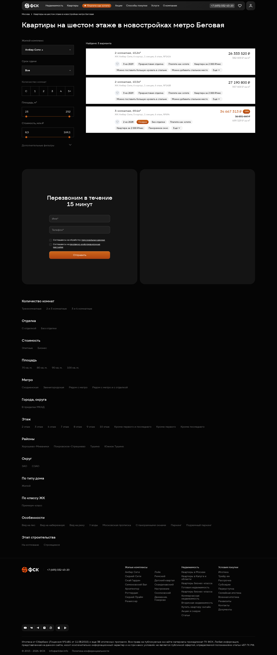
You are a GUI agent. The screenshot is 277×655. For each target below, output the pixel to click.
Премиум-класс (32, 505)
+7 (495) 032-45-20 (58, 569)
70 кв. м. (27, 367)
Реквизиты (224, 601)
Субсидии (224, 584)
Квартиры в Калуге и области (193, 578)
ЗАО (24, 466)
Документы (225, 609)
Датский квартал (165, 580)
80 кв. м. (42, 367)
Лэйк (158, 572)
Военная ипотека (228, 597)
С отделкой (29, 328)
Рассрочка (224, 580)
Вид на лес (28, 525)
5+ (69, 91)
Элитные (27, 348)
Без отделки (49, 328)
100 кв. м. (73, 367)
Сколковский (163, 592)
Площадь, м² (29, 102)
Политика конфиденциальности (90, 651)
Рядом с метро (78, 387)
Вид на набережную (52, 525)
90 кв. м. (57, 367)
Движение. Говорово (161, 598)
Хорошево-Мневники (35, 446)
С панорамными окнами (151, 525)
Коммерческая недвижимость (190, 597)
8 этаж (78, 426)
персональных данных (93, 240)
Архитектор (132, 588)
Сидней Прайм (134, 597)
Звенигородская (53, 387)
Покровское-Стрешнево (69, 446)
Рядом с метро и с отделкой (110, 387)
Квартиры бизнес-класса (196, 583)
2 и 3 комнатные (56, 308)
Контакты (224, 605)
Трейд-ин (224, 576)
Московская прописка (117, 525)
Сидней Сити (133, 576)
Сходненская (30, 387)
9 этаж (91, 426)
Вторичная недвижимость (197, 602)
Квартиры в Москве (193, 572)
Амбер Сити (132, 572)
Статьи (185, 615)
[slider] (26, 116)
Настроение (162, 588)
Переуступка (226, 588)
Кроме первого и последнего (132, 426)
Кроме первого (166, 426)
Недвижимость (54, 5)
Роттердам (131, 592)
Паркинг (176, 525)
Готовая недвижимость (195, 587)
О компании (170, 5)
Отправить (79, 255)
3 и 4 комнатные (82, 308)
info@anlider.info (58, 651)
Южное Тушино (114, 446)
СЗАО (35, 466)
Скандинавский (164, 584)
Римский (160, 576)
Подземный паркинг (199, 525)
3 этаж (39, 426)
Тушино (95, 446)
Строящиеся (52, 545)
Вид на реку (77, 525)
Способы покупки (136, 5)
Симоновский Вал (136, 584)
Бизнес (42, 348)
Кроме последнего (193, 426)
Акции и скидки (190, 611)
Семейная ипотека (229, 592)
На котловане (30, 545)
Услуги (155, 5)
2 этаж (26, 426)
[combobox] (48, 50)
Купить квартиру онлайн (196, 606)
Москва (26, 14)
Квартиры (72, 5)
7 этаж (65, 426)
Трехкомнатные (32, 308)
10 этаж (104, 426)
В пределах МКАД (33, 407)
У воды (93, 525)
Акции (118, 5)
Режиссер (131, 601)
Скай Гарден (132, 580)
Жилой (26, 485)
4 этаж (52, 426)
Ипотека (223, 572)
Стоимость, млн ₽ (33, 123)
